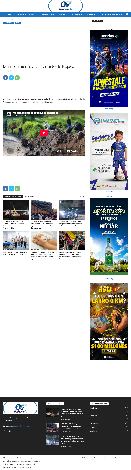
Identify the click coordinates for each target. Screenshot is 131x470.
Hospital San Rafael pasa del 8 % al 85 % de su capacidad (15, 253)
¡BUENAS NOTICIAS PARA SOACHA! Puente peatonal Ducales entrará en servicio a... (72, 412)
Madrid (92, 420)
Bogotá (6, 219)
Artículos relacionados (13, 197)
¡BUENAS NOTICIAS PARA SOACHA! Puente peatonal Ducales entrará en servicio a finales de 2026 (14, 224)
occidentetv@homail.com (22, 426)
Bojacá (18, 22)
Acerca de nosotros (105, 458)
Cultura (62, 14)
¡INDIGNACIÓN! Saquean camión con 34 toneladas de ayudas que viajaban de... (72, 426)
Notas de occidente (25, 14)
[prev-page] (80, 196)
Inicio (9, 14)
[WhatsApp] (17, 77)
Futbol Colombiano (110, 14)
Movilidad (93, 431)
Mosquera (93, 416)
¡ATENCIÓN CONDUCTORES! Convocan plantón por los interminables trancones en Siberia (70, 255)
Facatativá (94, 423)
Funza (92, 412)
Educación (91, 14)
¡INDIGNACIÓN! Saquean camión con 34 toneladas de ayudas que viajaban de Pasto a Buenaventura (43, 224)
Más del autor (29, 197)
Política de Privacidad (89, 458)
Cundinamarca (45, 14)
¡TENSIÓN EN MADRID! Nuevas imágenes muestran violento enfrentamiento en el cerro (71, 223)
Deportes (75, 14)
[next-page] (83, 196)
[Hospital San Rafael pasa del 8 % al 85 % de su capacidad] (16, 240)
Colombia (35, 219)
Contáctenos (119, 458)
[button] (127, 14)
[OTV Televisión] (65, 6)
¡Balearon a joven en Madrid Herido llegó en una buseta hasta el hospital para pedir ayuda (42, 255)
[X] (11, 77)
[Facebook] (5, 77)
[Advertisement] (44, 45)
